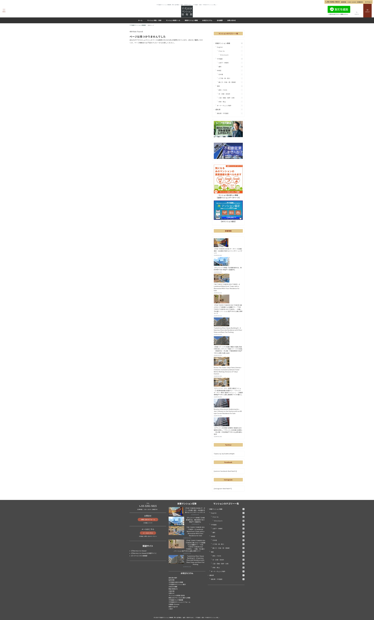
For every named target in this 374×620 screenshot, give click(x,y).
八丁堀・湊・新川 (230, 78)
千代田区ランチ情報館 (176, 600)
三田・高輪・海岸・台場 (230, 98)
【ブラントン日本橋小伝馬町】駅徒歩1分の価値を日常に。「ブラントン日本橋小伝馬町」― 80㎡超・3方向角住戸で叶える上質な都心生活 (228, 431)
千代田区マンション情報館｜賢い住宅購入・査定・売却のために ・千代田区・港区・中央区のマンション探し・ (189, 617)
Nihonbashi (231, 55)
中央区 (229, 70)
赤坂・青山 (230, 102)
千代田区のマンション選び (177, 584)
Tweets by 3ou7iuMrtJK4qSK (224, 454)
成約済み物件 (173, 578)
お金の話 (171, 591)
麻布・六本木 (230, 90)
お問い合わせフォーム (148, 519)
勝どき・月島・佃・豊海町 (230, 82)
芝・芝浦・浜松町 (230, 94)
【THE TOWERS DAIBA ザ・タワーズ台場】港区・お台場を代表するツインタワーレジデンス (228, 251)
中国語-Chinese (174, 604)
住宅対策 (171, 580)
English (229, 47)
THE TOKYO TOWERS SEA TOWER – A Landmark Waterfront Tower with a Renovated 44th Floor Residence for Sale (227, 287)
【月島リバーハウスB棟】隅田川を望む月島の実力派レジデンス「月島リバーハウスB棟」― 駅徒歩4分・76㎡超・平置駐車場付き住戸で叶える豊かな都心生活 (228, 350)
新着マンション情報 (229, 43)
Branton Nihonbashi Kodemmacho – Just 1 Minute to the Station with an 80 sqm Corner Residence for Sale (228, 411)
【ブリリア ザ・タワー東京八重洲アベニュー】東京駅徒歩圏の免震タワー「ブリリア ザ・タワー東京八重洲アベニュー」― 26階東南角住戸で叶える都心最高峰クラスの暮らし (228, 391)
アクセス (369, 2)
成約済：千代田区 (229, 113)
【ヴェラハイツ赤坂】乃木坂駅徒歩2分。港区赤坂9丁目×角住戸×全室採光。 (228, 269)
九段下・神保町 (230, 63)
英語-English (173, 607)
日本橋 (230, 74)
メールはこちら (148, 533)
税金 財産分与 (173, 589)
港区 (230, 86)
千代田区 (230, 59)
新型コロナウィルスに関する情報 (179, 598)
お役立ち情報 (173, 587)
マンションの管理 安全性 (177, 595)
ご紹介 (171, 609)
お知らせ (171, 593)
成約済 (228, 109)
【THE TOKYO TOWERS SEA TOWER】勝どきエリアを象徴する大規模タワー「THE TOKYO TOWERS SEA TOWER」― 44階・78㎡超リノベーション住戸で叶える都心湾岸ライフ (228, 309)
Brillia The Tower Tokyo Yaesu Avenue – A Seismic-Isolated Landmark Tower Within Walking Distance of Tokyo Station (228, 371)
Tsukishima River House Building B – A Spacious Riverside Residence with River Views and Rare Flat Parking (228, 330)
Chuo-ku (230, 51)
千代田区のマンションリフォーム (179, 602)
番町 (231, 67)
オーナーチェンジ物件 (229, 106)
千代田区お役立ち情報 (176, 582)
